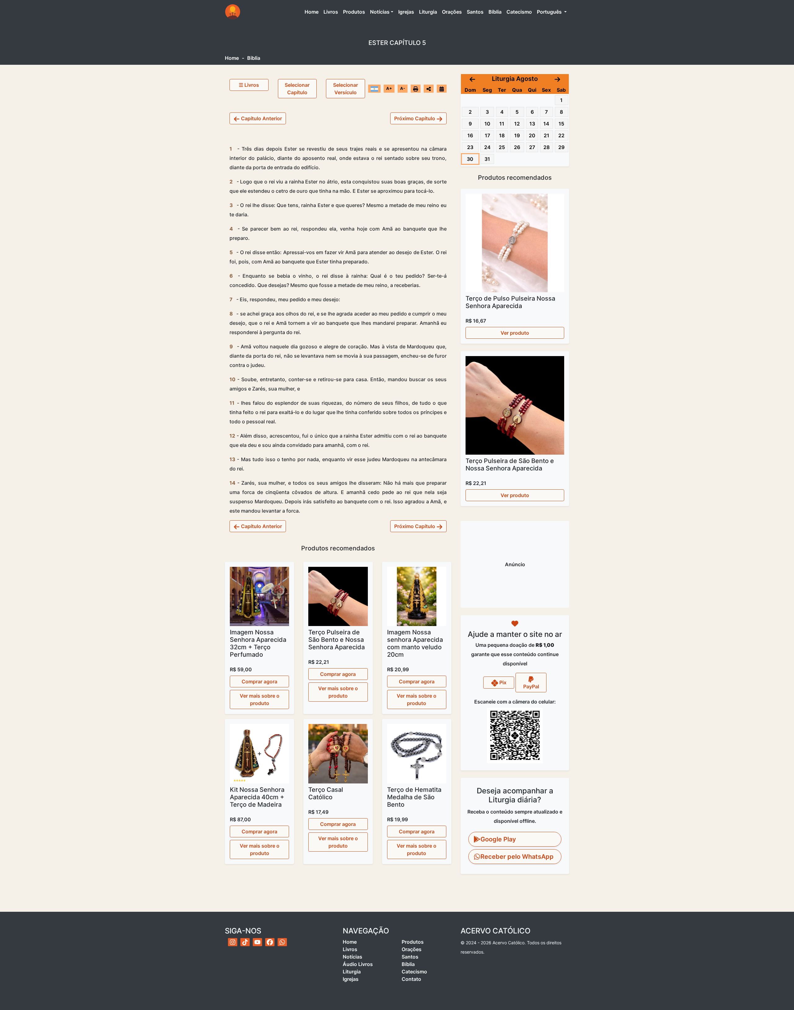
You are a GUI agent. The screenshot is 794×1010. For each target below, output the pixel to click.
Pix (502, 682)
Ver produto (515, 333)
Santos (475, 12)
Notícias (380, 12)
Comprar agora (259, 681)
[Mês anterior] (472, 79)
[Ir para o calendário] (441, 88)
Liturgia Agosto (515, 78)
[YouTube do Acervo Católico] (257, 942)
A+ (389, 88)
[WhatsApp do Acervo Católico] (282, 942)
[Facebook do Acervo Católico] (269, 942)
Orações (452, 12)
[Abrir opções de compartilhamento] (428, 89)
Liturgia (428, 12)
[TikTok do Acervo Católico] (245, 942)
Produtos (354, 12)
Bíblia (495, 12)
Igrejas (406, 12)
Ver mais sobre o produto (259, 699)
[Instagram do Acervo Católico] (232, 942)
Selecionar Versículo (345, 88)
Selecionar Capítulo (297, 88)
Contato (411, 979)
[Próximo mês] (557, 79)
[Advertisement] (515, 564)
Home (313, 11)
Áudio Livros (358, 964)
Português (550, 12)
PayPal (531, 686)
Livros (330, 12)
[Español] (374, 88)
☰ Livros (249, 85)
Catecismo (519, 12)
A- (402, 88)
